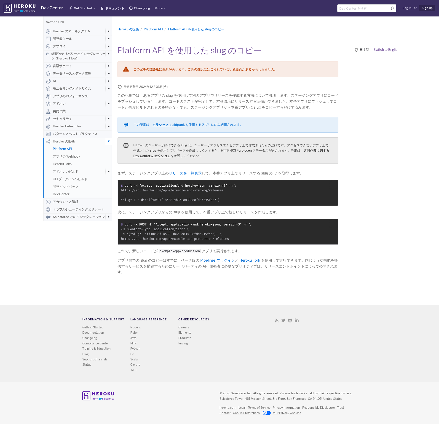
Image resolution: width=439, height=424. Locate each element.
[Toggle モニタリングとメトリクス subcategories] (108, 88)
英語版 (154, 69)
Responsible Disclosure (318, 407)
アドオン (59, 104)
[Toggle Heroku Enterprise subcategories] (108, 126)
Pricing (183, 343)
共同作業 (59, 111)
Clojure (135, 364)
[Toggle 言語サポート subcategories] (108, 65)
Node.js (135, 327)
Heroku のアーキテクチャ (72, 31)
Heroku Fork (249, 260)
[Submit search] (392, 8)
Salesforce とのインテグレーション (79, 217)
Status (86, 364)
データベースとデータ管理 (72, 73)
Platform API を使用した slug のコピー (196, 29)
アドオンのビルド (65, 171)
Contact (225, 413)
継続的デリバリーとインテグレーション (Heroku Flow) (78, 56)
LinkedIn (296, 320)
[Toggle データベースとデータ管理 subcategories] (108, 73)
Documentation (93, 332)
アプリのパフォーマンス (70, 96)
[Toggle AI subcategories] (108, 81)
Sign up (427, 8)
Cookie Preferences (246, 413)
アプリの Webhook (66, 156)
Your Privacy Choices (286, 413)
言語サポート (62, 66)
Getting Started (92, 327)
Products (184, 338)
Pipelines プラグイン (217, 260)
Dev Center (61, 194)
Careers (183, 327)
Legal (242, 407)
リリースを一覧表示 (185, 173)
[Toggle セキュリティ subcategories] (108, 118)
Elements (184, 332)
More (159, 8)
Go (132, 354)
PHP (133, 343)
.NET (133, 370)
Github (290, 320)
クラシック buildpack (169, 125)
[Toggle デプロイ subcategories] (108, 46)
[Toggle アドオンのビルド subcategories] (108, 171)
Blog (85, 354)
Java (133, 338)
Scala (134, 359)
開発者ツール (62, 39)
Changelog (142, 8)
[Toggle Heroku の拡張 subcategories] (108, 141)
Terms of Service (259, 407)
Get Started (83, 8)
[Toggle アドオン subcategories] (108, 103)
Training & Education (96, 348)
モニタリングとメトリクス (72, 88)
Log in (407, 8)
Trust (340, 407)
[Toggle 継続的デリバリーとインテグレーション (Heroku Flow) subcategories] (108, 53)
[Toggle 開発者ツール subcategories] (108, 38)
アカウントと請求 (65, 202)
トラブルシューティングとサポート (78, 209)
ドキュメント (114, 8)
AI (54, 81)
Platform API (62, 149)
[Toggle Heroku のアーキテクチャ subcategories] (108, 31)
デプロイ (59, 46)
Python (135, 348)
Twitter (283, 320)
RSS (276, 320)
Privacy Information (286, 407)
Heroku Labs (62, 164)
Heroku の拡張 (64, 141)
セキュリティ (62, 119)
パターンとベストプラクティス (75, 134)
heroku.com (228, 407)
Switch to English (386, 50)
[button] (333, 185)
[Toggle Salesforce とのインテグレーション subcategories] (108, 216)
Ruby (134, 332)
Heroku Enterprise (67, 126)
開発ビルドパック (65, 187)
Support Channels (94, 359)
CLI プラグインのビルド (70, 179)
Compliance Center (95, 343)
